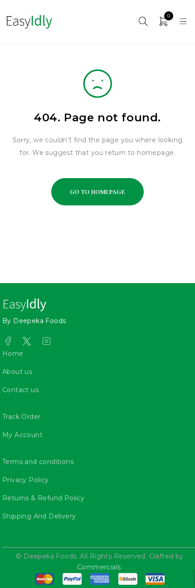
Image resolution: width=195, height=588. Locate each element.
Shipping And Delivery (39, 516)
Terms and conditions (37, 462)
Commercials (99, 567)
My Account (22, 435)
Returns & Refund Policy (43, 498)
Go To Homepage (98, 191)
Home (13, 353)
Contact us (20, 390)
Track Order (21, 417)
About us (17, 372)
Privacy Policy (25, 480)
